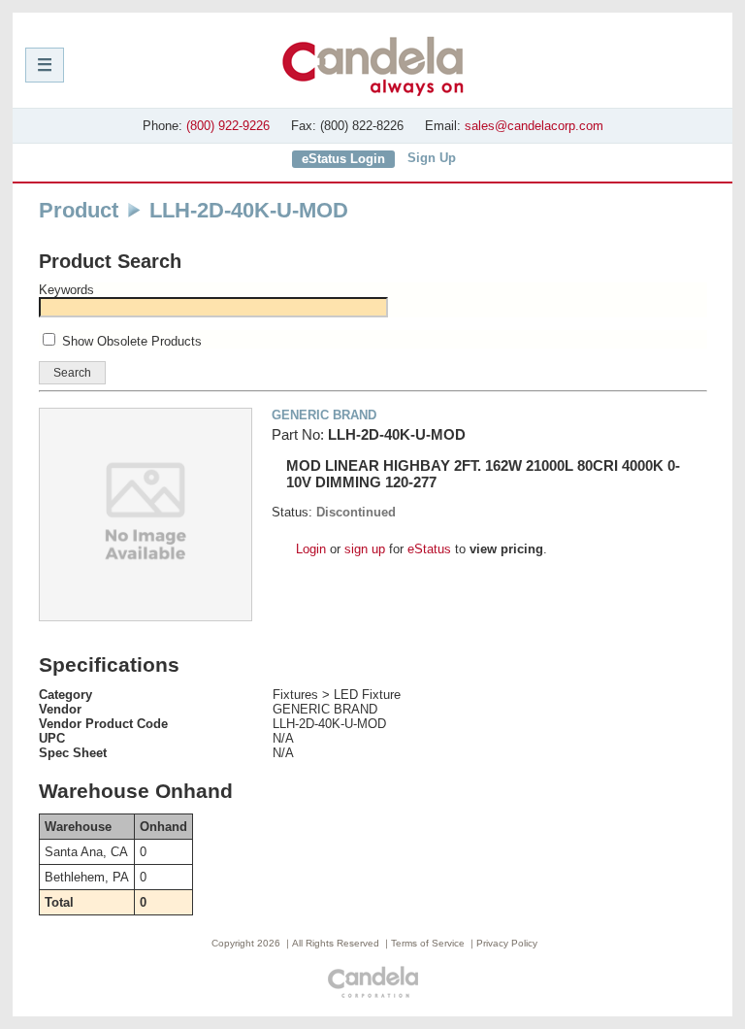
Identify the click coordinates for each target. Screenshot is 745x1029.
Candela (373, 66)
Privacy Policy (506, 943)
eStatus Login (343, 158)
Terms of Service (428, 943)
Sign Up (431, 157)
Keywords (66, 289)
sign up (364, 549)
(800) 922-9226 (228, 125)
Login (311, 549)
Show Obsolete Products (132, 341)
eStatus (429, 549)
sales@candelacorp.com (534, 125)
